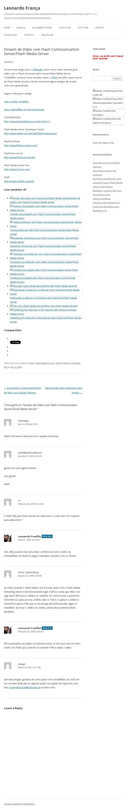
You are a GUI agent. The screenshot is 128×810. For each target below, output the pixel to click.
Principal (76, 363)
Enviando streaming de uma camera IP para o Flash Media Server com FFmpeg (108, 182)
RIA (5, 367)
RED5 (55, 77)
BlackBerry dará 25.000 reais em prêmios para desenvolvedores (107, 194)
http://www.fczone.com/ (17, 169)
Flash (31, 363)
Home (7, 27)
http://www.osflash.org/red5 (19, 181)
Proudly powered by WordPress (19, 804)
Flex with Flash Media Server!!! (61, 286)
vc (19, 500)
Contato (29, 35)
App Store (83, 27)
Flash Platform (63, 363)
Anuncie (20, 27)
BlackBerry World (42, 27)
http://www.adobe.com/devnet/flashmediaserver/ (30, 133)
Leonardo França (22, 8)
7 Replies (8, 61)
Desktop (100, 27)
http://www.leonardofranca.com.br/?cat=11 (27, 121)
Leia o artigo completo (16, 101)
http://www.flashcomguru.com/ (21, 145)
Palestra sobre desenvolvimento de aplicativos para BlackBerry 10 (106, 206)
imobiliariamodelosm (30, 452)
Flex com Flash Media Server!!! (61, 305)
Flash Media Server (45, 363)
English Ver (47, 35)
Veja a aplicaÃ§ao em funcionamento (24, 109)
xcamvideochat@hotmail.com (25, 687)
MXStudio (37, 69)
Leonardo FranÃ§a (29, 536)
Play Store (65, 27)
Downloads (10, 35)
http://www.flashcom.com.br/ (19, 157)
